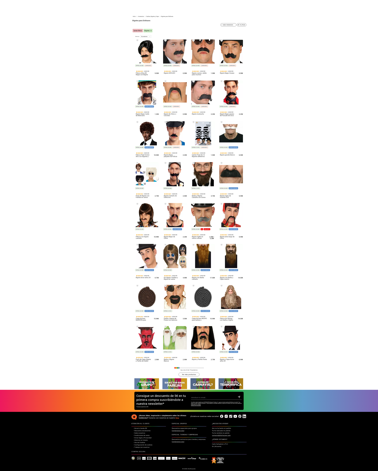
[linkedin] (244, 416)
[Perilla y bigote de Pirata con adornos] (165, 286)
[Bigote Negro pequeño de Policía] (165, 122)
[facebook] (222, 416)
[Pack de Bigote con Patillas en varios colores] (137, 163)
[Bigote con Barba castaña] (193, 245)
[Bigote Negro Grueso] (221, 40)
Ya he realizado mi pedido (221, 431)
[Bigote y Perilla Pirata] (193, 327)
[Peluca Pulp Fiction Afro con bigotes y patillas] (137, 122)
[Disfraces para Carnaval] (202, 388)
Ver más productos (189, 374)
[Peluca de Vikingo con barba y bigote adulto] (221, 286)
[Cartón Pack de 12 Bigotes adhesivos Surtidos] (193, 122)
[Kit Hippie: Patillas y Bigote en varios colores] (165, 245)
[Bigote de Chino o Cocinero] (165, 81)
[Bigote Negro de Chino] (165, 204)
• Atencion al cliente (140, 440)
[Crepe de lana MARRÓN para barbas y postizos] (137, 286)
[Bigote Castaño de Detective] (165, 163)
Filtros (242, 25)
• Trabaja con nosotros (141, 447)
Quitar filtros (138, 30)
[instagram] (226, 416)
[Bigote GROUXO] (165, 40)
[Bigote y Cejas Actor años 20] (221, 327)
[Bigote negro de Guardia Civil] (221, 163)
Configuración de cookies (143, 445)
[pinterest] (240, 416)
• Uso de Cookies (139, 442)
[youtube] (235, 416)
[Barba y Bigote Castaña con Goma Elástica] (193, 163)
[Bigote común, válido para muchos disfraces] (193, 40)
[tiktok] (231, 416)
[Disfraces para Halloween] (231, 388)
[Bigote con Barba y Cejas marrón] (221, 245)
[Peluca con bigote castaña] (137, 204)
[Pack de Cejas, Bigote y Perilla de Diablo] (137, 327)
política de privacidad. (196, 405)
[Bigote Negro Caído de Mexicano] (137, 81)
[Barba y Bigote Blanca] (165, 327)
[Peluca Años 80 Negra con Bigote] (137, 40)
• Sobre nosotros (139, 433)
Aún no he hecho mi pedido (221, 428)
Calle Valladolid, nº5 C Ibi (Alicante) (220, 445)
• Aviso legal (137, 438)
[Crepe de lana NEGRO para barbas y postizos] (193, 286)
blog (177, 418)
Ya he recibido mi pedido (221, 433)
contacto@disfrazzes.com (221, 435)
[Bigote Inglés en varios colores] (193, 204)
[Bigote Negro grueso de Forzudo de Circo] (221, 81)
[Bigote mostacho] (193, 81)
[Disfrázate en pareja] (174, 388)
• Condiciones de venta (141, 435)
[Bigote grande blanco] (221, 122)
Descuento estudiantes (142, 431)
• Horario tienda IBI (140, 428)
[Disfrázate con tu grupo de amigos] (146, 388)
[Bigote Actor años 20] (137, 245)
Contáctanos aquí (178, 431)
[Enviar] (239, 397)
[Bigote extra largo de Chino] (221, 204)
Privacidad (147, 438)
